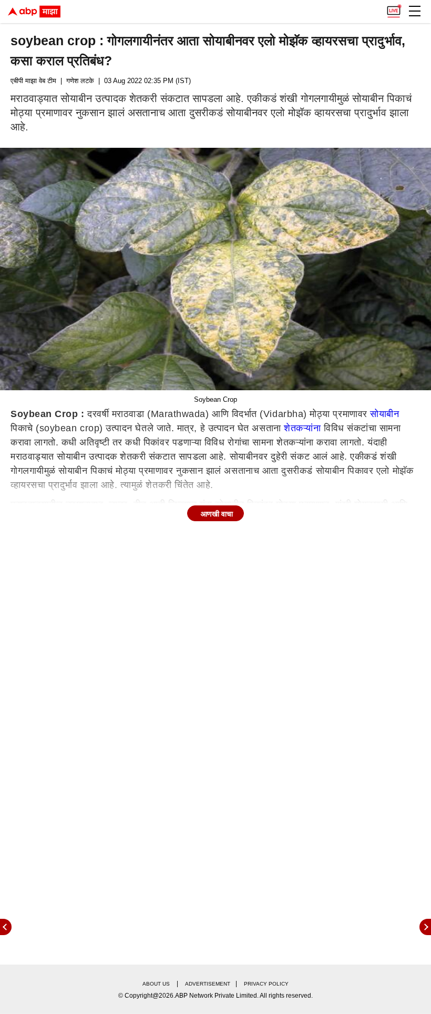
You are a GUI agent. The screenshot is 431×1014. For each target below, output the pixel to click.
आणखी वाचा (217, 514)
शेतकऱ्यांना (302, 428)
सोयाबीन (384, 414)
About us (156, 984)
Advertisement (207, 984)
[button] (414, 11)
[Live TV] (393, 8)
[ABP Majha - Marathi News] (34, 11)
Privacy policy (266, 984)
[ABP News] (425, 927)
